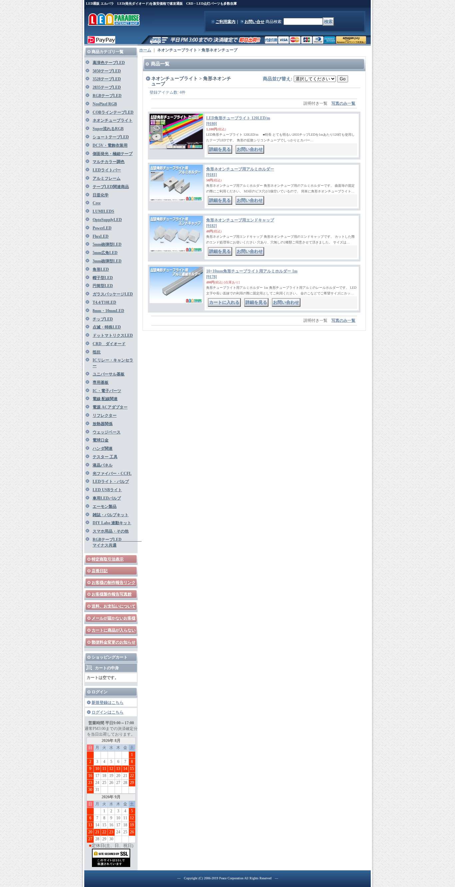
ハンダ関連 (103, 448)
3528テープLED (107, 79)
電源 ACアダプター (110, 407)
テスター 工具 (105, 457)
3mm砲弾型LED (107, 261)
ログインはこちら (108, 712)
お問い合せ (254, 21)
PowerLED (102, 228)
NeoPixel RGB (105, 104)
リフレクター (105, 415)
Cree (97, 203)
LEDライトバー (107, 170)
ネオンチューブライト (113, 120)
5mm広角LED (105, 252)
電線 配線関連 (105, 398)
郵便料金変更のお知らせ (114, 642)
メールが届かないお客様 (114, 618)
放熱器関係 (103, 423)
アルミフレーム (107, 178)
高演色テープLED (109, 62)
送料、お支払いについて (114, 606)
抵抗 (97, 352)
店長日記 (100, 571)
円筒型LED (103, 285)
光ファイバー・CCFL (112, 473)
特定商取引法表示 (108, 559)
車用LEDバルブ (107, 498)
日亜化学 (101, 195)
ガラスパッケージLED (113, 294)
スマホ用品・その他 (111, 531)
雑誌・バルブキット (111, 515)
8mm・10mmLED (108, 310)
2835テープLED (107, 87)
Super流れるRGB (108, 128)
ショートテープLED (111, 137)
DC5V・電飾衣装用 (110, 145)
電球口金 (101, 440)
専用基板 (101, 382)
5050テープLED (107, 71)
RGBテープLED (107, 95)
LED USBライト (107, 490)
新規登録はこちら (108, 702)
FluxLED (101, 236)
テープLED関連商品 (111, 186)
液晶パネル (103, 465)
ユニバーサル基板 (109, 374)
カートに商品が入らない (114, 630)
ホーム (145, 50)
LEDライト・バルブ (111, 481)
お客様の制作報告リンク (114, 582)
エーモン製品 (105, 506)
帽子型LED (103, 277)
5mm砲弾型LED (107, 244)
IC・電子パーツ (107, 390)
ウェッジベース (107, 432)
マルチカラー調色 (109, 161)
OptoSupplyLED (107, 219)
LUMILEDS (103, 211)
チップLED (103, 319)
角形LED (101, 269)
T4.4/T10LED (104, 302)
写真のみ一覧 (343, 103)
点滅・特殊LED (107, 327)
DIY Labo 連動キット (112, 523)
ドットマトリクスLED (113, 335)
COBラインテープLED (113, 112)
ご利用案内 (225, 21)
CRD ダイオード (109, 343)
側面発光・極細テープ (113, 153)
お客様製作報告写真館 (112, 594)
